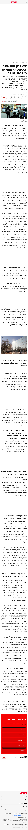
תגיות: (25, 756)
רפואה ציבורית (19, 757)
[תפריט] (26, 2)
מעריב (26, 62)
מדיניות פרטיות (16, 828)
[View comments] (4, 97)
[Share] (26, 97)
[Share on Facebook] (22, 97)
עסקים (21, 62)
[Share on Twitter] (18, 97)
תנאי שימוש (24, 828)
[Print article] (11, 97)
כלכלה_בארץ (15, 62)
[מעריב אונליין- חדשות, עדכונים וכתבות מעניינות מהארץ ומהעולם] (14, 2)
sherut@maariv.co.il (16, 815)
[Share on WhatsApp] (15, 97)
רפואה (25, 757)
